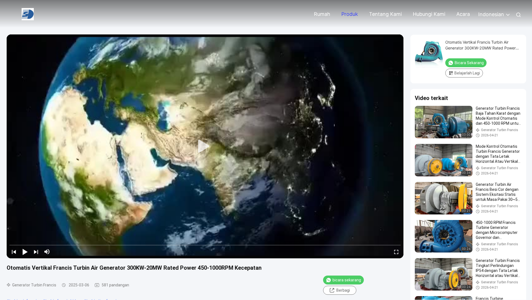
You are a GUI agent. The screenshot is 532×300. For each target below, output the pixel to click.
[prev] (13, 252)
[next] (36, 252)
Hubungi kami (429, 14)
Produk (349, 14)
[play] (205, 146)
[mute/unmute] (47, 252)
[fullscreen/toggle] (396, 252)
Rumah (322, 14)
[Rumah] (28, 13)
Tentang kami (385, 14)
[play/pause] (24, 252)
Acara (463, 14)
